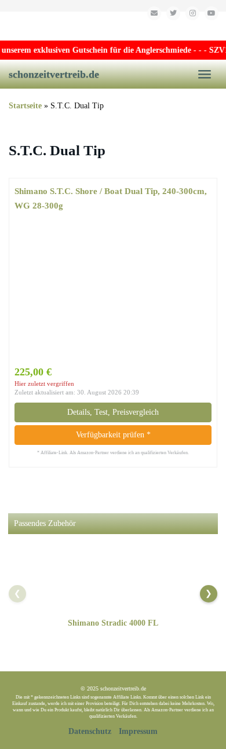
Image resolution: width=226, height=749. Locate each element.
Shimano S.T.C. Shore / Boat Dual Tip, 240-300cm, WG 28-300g (110, 198)
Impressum (138, 731)
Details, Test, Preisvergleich (113, 412)
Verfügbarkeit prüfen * (113, 434)
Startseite (25, 105)
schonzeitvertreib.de (54, 74)
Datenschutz (89, 731)
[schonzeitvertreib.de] (113, 26)
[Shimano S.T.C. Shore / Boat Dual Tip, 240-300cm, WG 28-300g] (113, 288)
